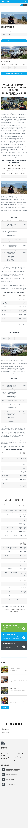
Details (4, 707)
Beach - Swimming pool (15, 688)
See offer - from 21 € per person (13, 73)
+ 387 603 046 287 (10, 784)
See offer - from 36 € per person (13, 40)
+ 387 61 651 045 (10, 779)
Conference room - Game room (17, 677)
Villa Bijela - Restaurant (15, 668)
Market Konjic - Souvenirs (15, 698)
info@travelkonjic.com (11, 774)
